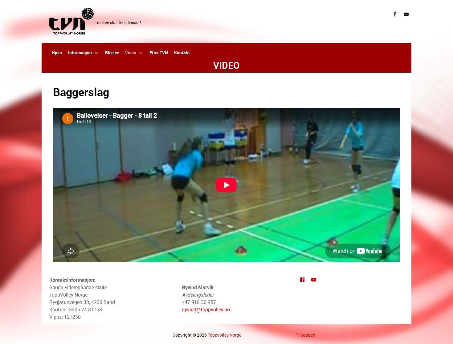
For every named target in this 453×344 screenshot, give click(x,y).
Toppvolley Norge (224, 335)
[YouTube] (406, 13)
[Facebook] (394, 13)
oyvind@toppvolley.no (206, 310)
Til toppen (305, 335)
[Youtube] (313, 279)
